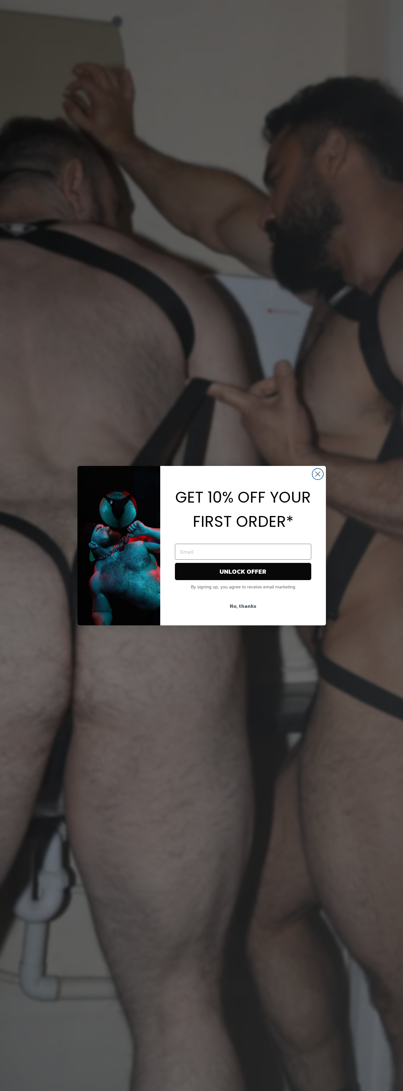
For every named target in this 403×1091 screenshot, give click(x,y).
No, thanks (243, 606)
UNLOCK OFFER (242, 571)
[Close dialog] (317, 474)
